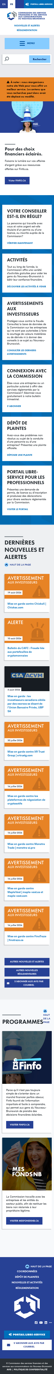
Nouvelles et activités (27, 1282)
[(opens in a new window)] (36, 1323)
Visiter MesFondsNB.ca (24, 1220)
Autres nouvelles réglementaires (27, 972)
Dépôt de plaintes (27, 1277)
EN (4, 4)
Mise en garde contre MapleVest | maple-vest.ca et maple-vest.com (25, 892)
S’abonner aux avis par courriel (29, 1344)
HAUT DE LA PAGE (20, 564)
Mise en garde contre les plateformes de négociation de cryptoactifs (26, 799)
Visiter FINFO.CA (17, 180)
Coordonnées (27, 1271)
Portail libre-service (41, 4)
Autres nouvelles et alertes (27, 961)
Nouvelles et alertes (27, 25)
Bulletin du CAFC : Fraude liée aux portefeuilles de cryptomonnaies (26, 651)
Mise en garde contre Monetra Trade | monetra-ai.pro (26, 845)
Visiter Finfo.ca (20, 1124)
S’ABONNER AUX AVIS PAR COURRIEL (28, 983)
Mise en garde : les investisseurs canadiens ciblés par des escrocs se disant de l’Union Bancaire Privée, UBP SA (26, 703)
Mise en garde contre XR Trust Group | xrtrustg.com (26, 753)
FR (11, 4)
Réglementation (27, 30)
